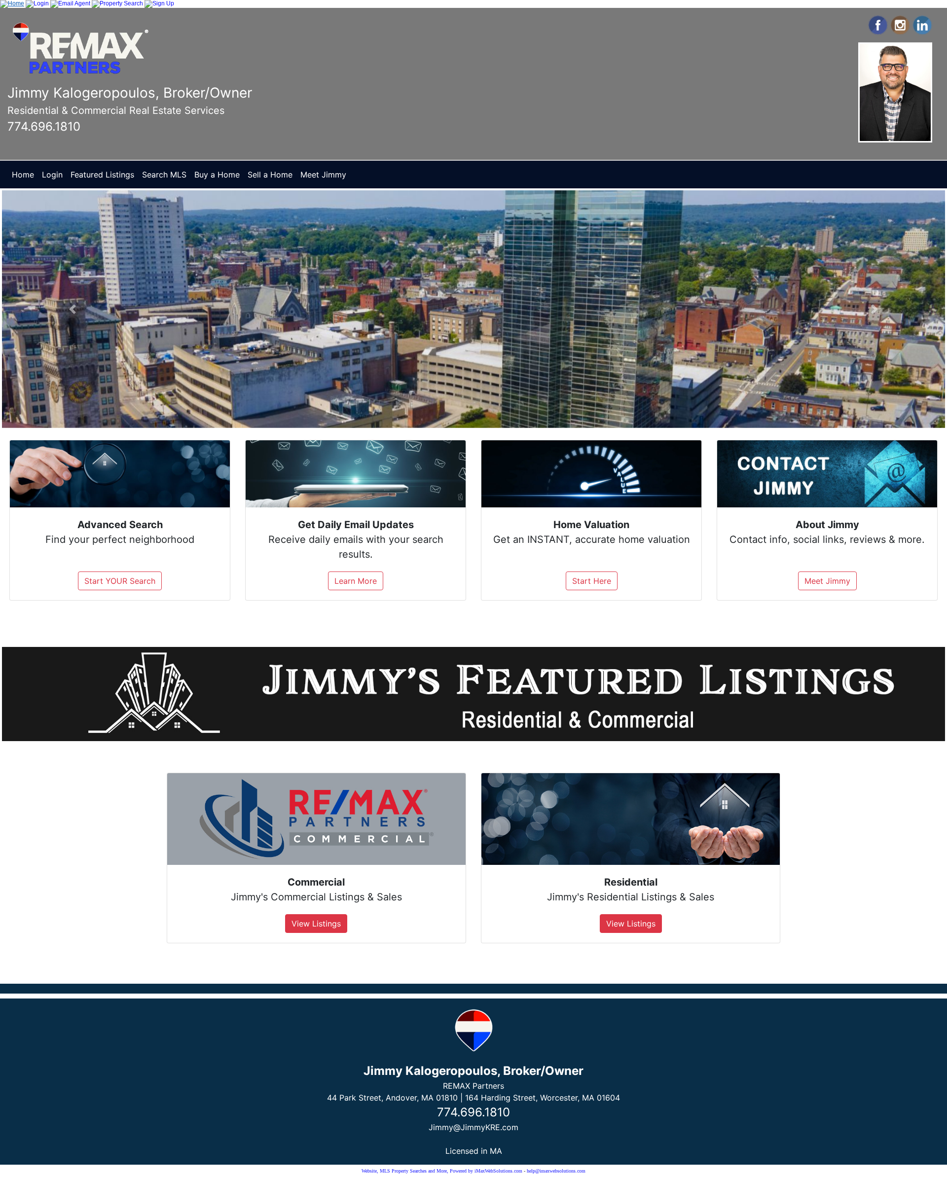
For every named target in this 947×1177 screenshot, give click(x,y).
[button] (73, 309)
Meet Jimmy (323, 174)
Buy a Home (217, 174)
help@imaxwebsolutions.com (556, 1171)
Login (52, 174)
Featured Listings (102, 174)
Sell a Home (270, 174)
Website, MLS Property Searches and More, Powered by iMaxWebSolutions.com (442, 1171)
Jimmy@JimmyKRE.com (473, 1127)
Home (23, 174)
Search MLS (164, 174)
